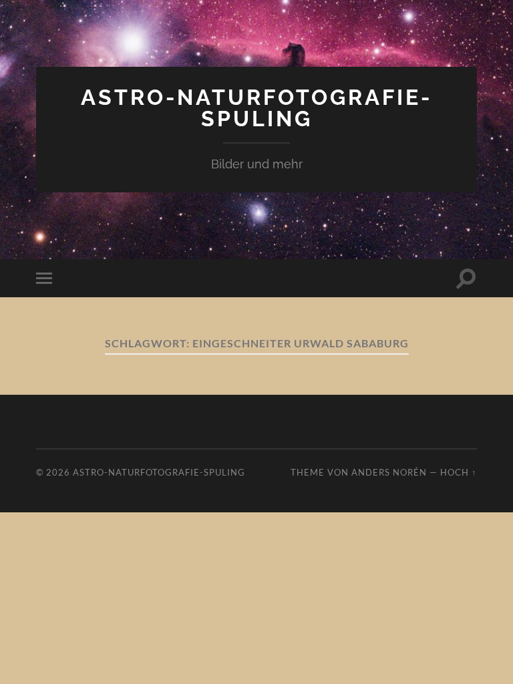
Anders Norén (389, 472)
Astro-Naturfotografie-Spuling (256, 108)
